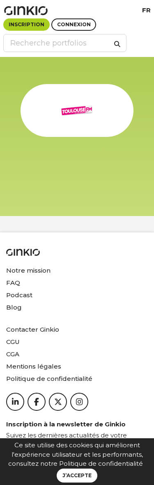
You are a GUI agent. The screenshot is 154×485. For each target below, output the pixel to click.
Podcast (19, 295)
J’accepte (77, 475)
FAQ (13, 283)
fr (146, 10)
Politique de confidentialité (101, 463)
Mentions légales (33, 366)
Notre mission (28, 270)
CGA (12, 354)
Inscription (26, 24)
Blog (14, 307)
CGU (13, 342)
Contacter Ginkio (32, 329)
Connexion (74, 24)
